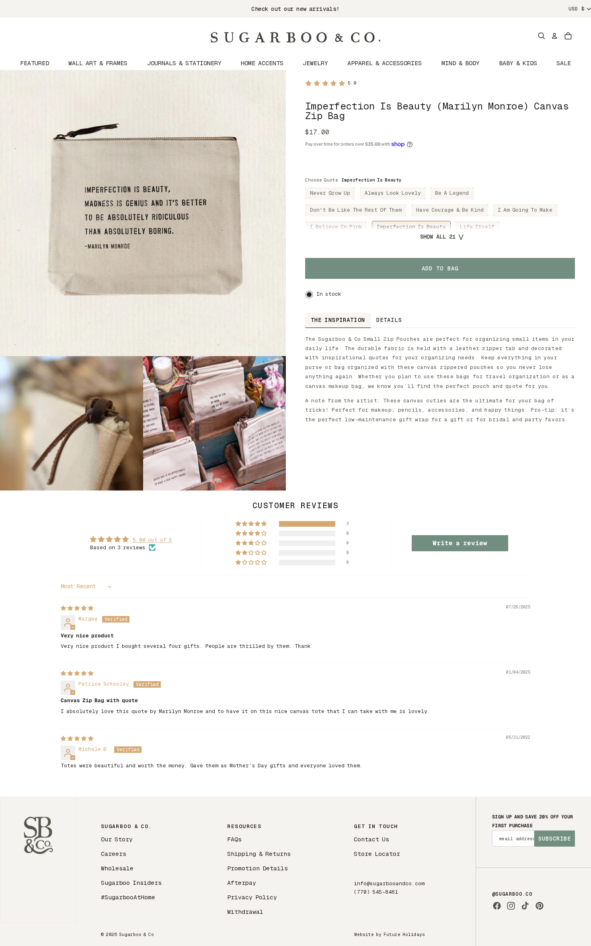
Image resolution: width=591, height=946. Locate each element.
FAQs (234, 839)
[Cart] (568, 36)
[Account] (554, 36)
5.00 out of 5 (152, 539)
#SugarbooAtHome (128, 897)
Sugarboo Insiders (131, 882)
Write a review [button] (460, 543)
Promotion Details (257, 868)
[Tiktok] (525, 906)
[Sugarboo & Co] (295, 36)
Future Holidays (404, 934)
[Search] (541, 36)
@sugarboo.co (512, 894)
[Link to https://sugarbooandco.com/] (38, 860)
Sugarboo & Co (136, 934)
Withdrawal (245, 911)
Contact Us (371, 839)
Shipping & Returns (259, 853)
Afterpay (241, 882)
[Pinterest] (539, 906)
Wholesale (117, 868)
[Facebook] (497, 906)
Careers (113, 853)
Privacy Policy (252, 897)
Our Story (117, 839)
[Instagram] (511, 906)
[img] (77, 608)
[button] (252, 524)
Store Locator (377, 853)
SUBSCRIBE (554, 838)
